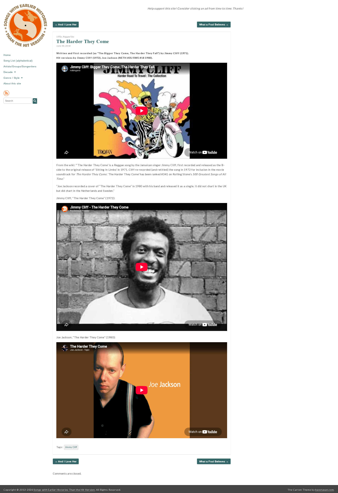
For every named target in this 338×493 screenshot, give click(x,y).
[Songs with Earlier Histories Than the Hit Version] (26, 28)
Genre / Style (12, 77)
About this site (12, 83)
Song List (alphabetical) (18, 60)
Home (7, 55)
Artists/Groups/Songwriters (20, 66)
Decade (8, 72)
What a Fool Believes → (214, 24)
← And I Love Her (66, 24)
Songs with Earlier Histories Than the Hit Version (64, 489)
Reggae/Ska (68, 37)
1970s (59, 37)
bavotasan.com (324, 489)
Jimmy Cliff (71, 447)
